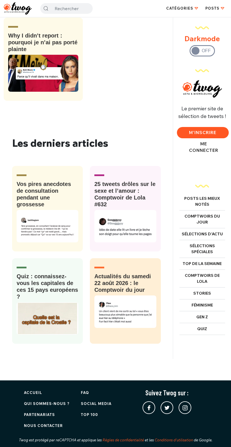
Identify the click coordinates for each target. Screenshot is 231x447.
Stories (202, 293)
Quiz (202, 328)
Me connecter (203, 147)
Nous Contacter (43, 425)
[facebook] (149, 407)
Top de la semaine (202, 263)
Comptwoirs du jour (202, 219)
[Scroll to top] (218, 434)
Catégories (179, 8)
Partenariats (39, 414)
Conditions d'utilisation (174, 440)
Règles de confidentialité (123, 440)
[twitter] (167, 407)
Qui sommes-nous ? (47, 403)
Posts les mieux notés (202, 201)
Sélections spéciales (202, 248)
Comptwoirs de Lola (202, 278)
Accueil (33, 392)
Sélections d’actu (202, 233)
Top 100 (89, 414)
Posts (212, 8)
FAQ (85, 392)
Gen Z (202, 316)
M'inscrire (202, 132)
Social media (96, 403)
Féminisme (202, 305)
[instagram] (185, 407)
